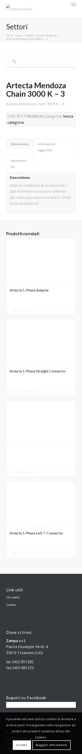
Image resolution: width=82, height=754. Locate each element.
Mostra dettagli (26, 310)
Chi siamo (13, 597)
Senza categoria (46, 35)
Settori (17, 26)
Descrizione (19, 144)
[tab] (19, 144)
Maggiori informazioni (51, 745)
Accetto (21, 745)
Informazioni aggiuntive (46, 147)
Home (19, 35)
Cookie (11, 605)
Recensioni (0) (18, 164)
